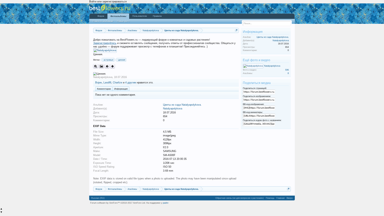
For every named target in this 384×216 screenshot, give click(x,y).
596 (287, 70)
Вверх (290, 198)
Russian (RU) (98, 198)
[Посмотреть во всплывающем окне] (101, 66)
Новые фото (123, 21)
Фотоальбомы (118, 16)
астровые (108, 60)
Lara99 (107, 82)
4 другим (130, 82)
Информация (121, 89)
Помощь (270, 198)
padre (165, 203)
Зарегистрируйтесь (104, 43)
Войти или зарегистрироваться (108, 1)
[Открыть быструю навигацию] (236, 30)
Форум (100, 16)
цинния (121, 60)
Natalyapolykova (102, 77)
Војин (98, 82)
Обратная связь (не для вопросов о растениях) (239, 198)
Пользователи (139, 16)
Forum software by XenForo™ (118, 203)
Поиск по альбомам (103, 21)
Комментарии (104, 89)
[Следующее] (112, 66)
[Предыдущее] (107, 66)
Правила (157, 16)
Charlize (117, 82)
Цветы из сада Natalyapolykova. (182, 104)
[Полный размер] (95, 66)
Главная (280, 198)
